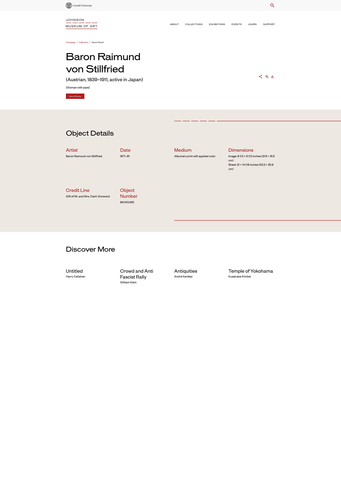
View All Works (75, 96)
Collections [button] (194, 24)
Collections (83, 42)
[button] (272, 5)
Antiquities (185, 271)
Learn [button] (252, 24)
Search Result (98, 42)
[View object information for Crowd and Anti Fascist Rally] (143, 263)
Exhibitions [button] (217, 24)
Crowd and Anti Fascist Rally (136, 274)
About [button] (174, 24)
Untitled (74, 271)
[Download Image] (272, 77)
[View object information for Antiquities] (197, 263)
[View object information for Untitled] (89, 263)
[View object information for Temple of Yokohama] (251, 263)
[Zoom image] (267, 77)
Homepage (70, 42)
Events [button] (237, 24)
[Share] (260, 77)
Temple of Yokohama (250, 271)
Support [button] (269, 24)
